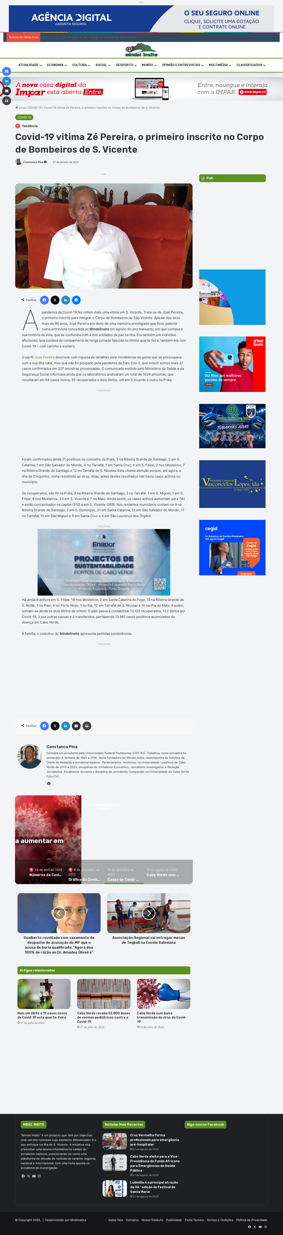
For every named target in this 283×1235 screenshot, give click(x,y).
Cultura (79, 65)
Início (22, 107)
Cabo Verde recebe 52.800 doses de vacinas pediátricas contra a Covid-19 (103, 1017)
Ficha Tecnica (194, 1220)
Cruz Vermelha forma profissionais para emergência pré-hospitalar (154, 1140)
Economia (55, 65)
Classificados (249, 65)
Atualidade (28, 65)
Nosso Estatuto (152, 1220)
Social (101, 65)
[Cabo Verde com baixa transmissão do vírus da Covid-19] (163, 994)
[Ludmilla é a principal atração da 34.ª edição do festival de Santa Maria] (115, 1188)
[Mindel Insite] (141, 50)
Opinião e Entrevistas (181, 65)
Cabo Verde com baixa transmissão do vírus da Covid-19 (162, 1017)
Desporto (124, 65)
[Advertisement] (104, 424)
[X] (28, 1176)
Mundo (147, 65)
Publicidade (174, 1220)
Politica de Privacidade (251, 1220)
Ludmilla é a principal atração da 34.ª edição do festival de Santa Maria (91, 37)
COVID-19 (35, 107)
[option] (45, 872)
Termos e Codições (220, 1220)
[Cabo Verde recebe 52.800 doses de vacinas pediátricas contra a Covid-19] (103, 994)
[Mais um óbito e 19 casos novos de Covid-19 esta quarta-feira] (44, 994)
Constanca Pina (33, 162)
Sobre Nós (115, 1220)
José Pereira (44, 357)
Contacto (132, 1220)
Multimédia (218, 65)
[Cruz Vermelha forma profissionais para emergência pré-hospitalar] (115, 1141)
